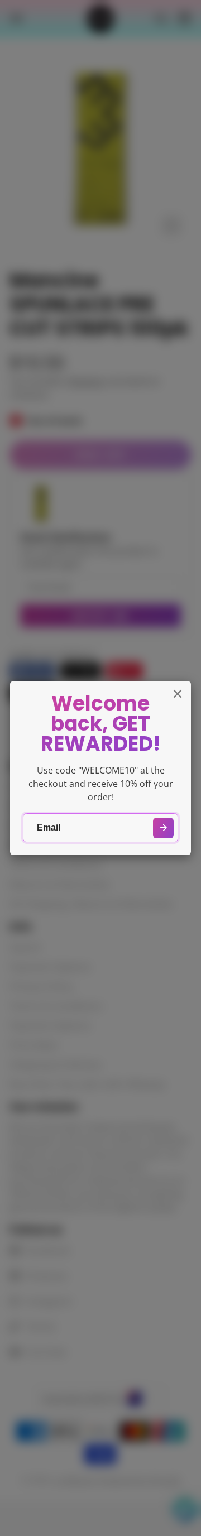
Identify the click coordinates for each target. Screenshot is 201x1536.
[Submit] (163, 828)
